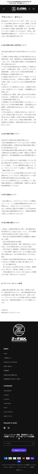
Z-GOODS (6, 399)
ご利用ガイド (8, 358)
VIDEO (5, 407)
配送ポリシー (20, 470)
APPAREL (6, 395)
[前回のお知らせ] (3, 2)
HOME (5, 353)
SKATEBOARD (7, 391)
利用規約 (6, 370)
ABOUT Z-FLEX (8, 416)
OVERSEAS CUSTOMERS (10, 362)
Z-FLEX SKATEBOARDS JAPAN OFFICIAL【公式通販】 (18, 464)
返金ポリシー (12, 467)
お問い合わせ (8, 366)
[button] (4, 9)
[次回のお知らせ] (35, 2)
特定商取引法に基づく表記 (12, 379)
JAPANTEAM (7, 403)
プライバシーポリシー (10, 375)
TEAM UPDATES (8, 412)
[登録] (32, 443)
